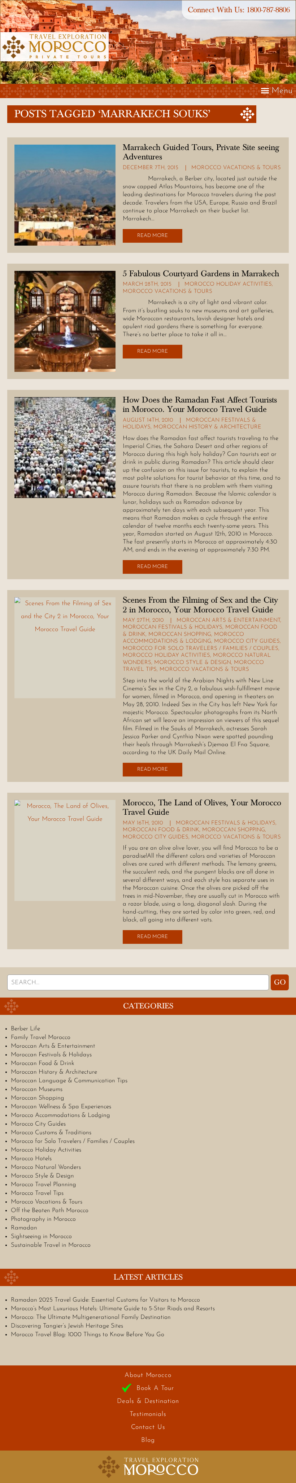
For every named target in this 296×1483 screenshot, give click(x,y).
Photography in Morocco (43, 1219)
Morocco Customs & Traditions (51, 1133)
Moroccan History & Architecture (207, 427)
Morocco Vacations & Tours (236, 168)
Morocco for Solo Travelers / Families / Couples (200, 648)
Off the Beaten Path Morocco (49, 1210)
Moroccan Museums (36, 1089)
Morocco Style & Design (192, 662)
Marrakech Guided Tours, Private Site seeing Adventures (201, 152)
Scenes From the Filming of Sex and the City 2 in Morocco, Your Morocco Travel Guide (200, 605)
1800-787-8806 (268, 9)
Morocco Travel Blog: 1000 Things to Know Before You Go (87, 1335)
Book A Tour (155, 1388)
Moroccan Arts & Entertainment (228, 620)
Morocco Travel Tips (37, 1193)
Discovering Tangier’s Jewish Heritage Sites (67, 1326)
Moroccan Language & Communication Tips (69, 1081)
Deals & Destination (148, 1401)
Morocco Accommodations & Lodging (60, 1115)
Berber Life (25, 1029)
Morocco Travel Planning (43, 1184)
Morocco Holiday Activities (228, 284)
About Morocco (148, 1375)
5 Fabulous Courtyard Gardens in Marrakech (201, 274)
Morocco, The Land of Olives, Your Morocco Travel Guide (202, 807)
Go (280, 982)
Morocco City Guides (247, 641)
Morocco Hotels (31, 1159)
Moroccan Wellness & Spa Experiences (61, 1107)
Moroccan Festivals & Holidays (172, 627)
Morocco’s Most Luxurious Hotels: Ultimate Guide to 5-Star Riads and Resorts (113, 1309)
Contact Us (148, 1427)
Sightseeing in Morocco (41, 1236)
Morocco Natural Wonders (46, 1167)
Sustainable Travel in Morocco (51, 1245)
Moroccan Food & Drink (161, 830)
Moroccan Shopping (179, 634)
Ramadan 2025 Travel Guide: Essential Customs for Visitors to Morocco (105, 1300)
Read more (152, 235)
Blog (148, 1440)
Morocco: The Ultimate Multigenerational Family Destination (91, 1317)
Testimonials (148, 1414)
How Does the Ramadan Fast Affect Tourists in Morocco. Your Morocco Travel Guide (200, 404)
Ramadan (24, 1228)
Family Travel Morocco (40, 1037)
